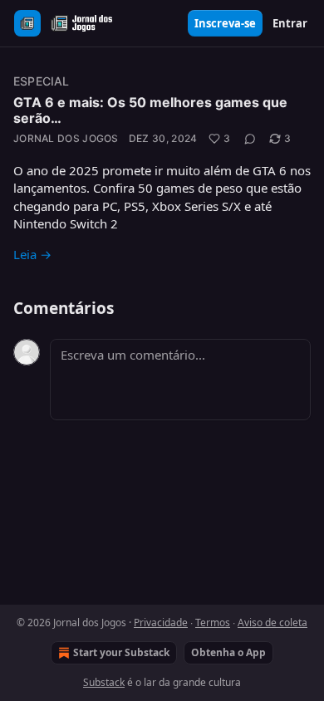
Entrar (289, 23)
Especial (41, 81)
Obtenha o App (228, 652)
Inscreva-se (225, 23)
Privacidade (161, 622)
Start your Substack (121, 652)
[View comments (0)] (250, 139)
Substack (104, 682)
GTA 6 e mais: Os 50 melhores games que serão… (150, 110)
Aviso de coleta (272, 622)
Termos (212, 622)
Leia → (32, 254)
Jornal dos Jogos (66, 138)
